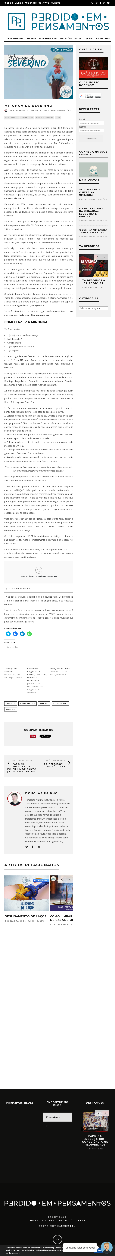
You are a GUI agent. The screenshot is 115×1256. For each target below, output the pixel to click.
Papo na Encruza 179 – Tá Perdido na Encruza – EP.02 (95, 1140)
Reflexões (65, 38)
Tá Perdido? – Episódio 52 (54, 765)
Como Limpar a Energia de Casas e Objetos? (25, 918)
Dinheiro (10, 703)
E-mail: (82, 119)
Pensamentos (15, 38)
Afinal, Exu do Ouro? (59, 668)
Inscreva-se (91, 138)
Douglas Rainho (17, 110)
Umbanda (31, 38)
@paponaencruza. (40, 315)
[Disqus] (38, 972)
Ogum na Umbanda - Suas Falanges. (93, 231)
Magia (77, 38)
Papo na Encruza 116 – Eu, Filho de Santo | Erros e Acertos (22, 768)
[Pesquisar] (92, 3)
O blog (8, 3)
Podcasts (31, 3)
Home (34, 1220)
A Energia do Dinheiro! (10, 670)
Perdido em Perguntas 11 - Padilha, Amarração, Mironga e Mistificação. (37, 674)
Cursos (55, 3)
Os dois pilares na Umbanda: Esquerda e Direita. (91, 212)
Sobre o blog (56, 1220)
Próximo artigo (55, 760)
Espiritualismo (48, 38)
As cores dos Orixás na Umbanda (89, 192)
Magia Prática (11, 117)
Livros (19, 3)
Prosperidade (60, 703)
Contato (44, 3)
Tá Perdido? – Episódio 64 (93, 282)
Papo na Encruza (99, 38)
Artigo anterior (22, 760)
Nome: (82, 126)
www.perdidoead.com (25, 557)
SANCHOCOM (66, 1226)
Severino (10, 709)
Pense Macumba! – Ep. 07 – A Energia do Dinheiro (72, 918)
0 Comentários (27, 117)
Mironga (44, 703)
